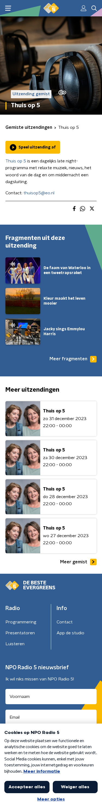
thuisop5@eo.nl (38, 193)
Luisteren (14, 644)
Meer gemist (73, 562)
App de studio (70, 633)
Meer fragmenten (68, 359)
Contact (65, 622)
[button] (8, 8)
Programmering (20, 622)
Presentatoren (20, 633)
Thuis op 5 (15, 161)
